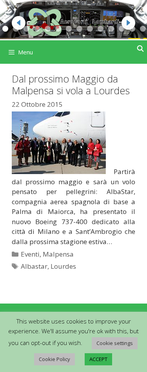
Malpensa (58, 254)
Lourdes (63, 266)
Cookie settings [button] (114, 343)
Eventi (30, 254)
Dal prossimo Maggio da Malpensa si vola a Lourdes (71, 84)
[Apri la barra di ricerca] (140, 48)
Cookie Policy (54, 359)
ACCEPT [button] (98, 359)
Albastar (34, 266)
